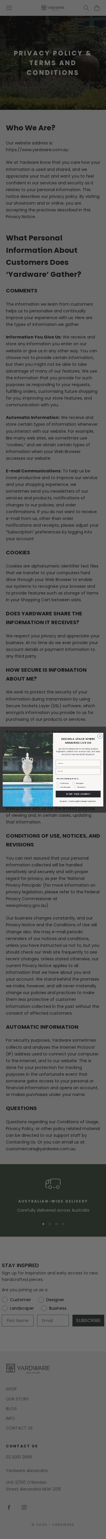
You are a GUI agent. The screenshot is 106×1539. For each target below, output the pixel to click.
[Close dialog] (99, 736)
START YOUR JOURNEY (78, 793)
